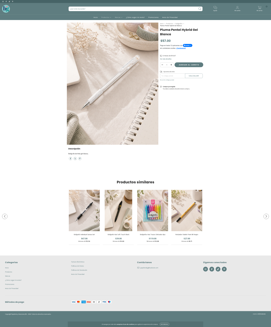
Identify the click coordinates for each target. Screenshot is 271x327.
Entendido (164, 324)
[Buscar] (199, 8)
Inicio (95, 17)
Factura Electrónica (77, 262)
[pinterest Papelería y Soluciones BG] (12, 1)
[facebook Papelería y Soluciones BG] (6, 1)
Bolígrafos (179, 24)
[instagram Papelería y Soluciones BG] (3, 1)
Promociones (153, 17)
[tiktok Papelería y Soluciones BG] (9, 1)
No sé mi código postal (167, 80)
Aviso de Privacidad (170, 17)
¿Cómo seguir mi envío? (135, 17)
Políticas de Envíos (77, 266)
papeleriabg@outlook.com (149, 268)
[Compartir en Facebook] (71, 159)
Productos (105, 17)
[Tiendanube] (259, 314)
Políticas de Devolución (79, 270)
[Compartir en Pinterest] (79, 159)
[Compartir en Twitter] (75, 159)
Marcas (118, 17)
